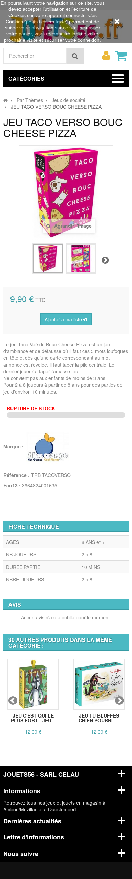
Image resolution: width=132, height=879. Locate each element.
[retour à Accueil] (5, 100)
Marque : (14, 446)
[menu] (105, 55)
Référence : (16, 475)
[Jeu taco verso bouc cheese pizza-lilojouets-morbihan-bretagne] (48, 258)
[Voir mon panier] (121, 56)
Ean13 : (12, 485)
